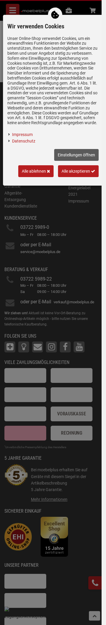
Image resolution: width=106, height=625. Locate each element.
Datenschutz (23, 141)
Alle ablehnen (34, 171)
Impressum (22, 134)
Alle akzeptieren (76, 171)
